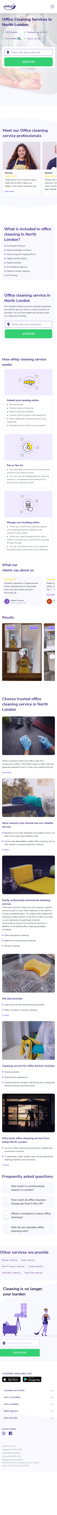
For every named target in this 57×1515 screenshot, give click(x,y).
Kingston (7, 1477)
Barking (7, 1473)
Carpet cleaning (35, 1266)
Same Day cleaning (33, 1272)
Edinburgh (8, 1394)
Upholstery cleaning (11, 1272)
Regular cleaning (9, 1260)
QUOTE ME (28, 61)
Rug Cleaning (9, 1442)
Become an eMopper (12, 1408)
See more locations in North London (17, 1513)
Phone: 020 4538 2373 (11, 1456)
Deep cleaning (27, 1260)
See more (9, 191)
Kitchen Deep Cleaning (13, 1439)
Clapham (7, 1489)
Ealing (6, 1497)
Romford (7, 1493)
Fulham (7, 1481)
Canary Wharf (9, 1509)
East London (9, 1442)
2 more (5, 1015)
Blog (5, 1408)
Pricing (6, 1401)
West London (9, 1438)
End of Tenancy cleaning (13, 1266)
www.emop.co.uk (9, 1446)
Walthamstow (9, 1501)
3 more (5, 849)
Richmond (8, 1485)
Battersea (8, 1505)
